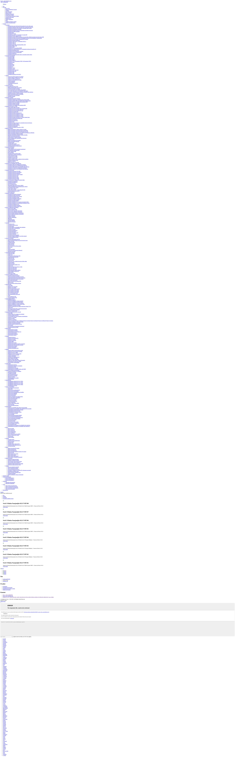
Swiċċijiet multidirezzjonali (13, 237)
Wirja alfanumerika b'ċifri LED (14, 294)
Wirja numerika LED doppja (13, 291)
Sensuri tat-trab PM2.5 (12, 394)
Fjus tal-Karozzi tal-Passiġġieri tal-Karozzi (16, 326)
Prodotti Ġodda (6, 475)
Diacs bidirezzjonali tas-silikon (14, 309)
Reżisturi (7, 336)
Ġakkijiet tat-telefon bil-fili (13, 160)
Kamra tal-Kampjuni (7, 476)
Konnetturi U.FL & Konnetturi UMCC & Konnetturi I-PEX (19, 61)
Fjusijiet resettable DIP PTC (13, 315)
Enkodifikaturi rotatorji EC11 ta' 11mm (15, 382)
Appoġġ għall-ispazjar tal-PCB (14, 239)
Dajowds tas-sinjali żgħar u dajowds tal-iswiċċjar (17, 308)
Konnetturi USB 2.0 (12, 43)
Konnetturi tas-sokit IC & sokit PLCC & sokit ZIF (17, 34)
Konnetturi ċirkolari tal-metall (13, 104)
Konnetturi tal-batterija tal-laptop (14, 205)
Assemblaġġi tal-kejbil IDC (13, 256)
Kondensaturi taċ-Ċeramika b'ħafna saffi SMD (17, 369)
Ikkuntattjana (5, 490)
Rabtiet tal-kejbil (11, 241)
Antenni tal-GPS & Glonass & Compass (15, 76)
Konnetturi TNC (11, 65)
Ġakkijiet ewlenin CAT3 (12, 158)
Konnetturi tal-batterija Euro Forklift (15, 196)
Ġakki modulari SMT (12, 151)
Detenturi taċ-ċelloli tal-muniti (13, 199)
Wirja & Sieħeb (8, 12)
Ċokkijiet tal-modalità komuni (13, 357)
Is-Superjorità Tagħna (9, 15)
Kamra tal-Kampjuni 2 (9, 479)
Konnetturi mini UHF (12, 71)
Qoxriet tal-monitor (11, 420)
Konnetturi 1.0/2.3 (11, 67)
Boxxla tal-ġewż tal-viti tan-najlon (14, 245)
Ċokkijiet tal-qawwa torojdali (13, 354)
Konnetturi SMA (11, 56)
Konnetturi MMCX (11, 60)
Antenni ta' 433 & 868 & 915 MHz (14, 79)
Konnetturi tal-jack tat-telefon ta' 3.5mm (15, 115)
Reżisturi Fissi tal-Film (12, 342)
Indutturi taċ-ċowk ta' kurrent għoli (14, 353)
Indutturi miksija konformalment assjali (15, 350)
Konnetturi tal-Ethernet (9, 147)
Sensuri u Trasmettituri (9, 386)
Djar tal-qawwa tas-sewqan (13, 421)
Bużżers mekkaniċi (11, 215)
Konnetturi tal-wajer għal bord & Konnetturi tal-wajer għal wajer (20, 26)
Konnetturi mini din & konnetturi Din (15, 118)
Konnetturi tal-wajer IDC (13, 156)
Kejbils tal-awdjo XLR (12, 267)
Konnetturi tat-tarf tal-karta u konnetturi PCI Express (18, 39)
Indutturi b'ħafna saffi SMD (13, 359)
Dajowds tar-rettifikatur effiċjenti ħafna (15, 302)
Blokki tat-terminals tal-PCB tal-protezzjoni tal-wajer (18, 131)
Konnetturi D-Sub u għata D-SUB (14, 35)
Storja (6, 20)
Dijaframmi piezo (11, 219)
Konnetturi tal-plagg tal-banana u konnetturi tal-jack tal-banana (20, 122)
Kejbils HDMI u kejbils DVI (13, 271)
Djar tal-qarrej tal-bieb (12, 419)
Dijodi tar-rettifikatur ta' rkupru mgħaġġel (16, 303)
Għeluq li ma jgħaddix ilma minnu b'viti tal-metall (17, 407)
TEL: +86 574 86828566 (8, 594)
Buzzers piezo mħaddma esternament (15, 211)
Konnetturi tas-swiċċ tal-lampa (14, 95)
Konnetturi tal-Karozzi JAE (13, 175)
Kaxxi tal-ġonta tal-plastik (13, 413)
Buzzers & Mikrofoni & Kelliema (11, 207)
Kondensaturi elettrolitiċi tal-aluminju (15, 365)
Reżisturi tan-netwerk (12, 340)
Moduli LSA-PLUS (12, 161)
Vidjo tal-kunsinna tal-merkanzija (11, 487)
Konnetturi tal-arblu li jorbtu (13, 123)
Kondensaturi (8, 363)
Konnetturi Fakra (11, 62)
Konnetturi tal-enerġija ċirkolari (14, 98)
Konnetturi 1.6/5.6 (11, 68)
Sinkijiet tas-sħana (8, 458)
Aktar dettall (5, 507)
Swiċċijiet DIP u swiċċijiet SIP (14, 228)
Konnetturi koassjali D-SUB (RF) (14, 74)
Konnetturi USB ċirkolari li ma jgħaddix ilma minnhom (18, 166)
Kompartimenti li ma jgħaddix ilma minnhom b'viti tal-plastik (19, 408)
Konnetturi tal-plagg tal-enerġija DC (15, 112)
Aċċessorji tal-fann (11, 446)
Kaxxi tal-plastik (11, 414)
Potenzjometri (8, 328)
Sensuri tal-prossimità (12, 399)
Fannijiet (7, 438)
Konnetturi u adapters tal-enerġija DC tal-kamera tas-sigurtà (19, 470)
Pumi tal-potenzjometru (12, 332)
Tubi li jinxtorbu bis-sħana (13, 468)
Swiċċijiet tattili (11, 226)
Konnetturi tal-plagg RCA (13, 120)
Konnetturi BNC (11, 64)
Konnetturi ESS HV (12, 183)
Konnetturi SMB (11, 57)
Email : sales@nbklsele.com (5, 1)
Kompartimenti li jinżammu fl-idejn (14, 412)
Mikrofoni (10, 218)
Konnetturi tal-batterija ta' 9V (13, 204)
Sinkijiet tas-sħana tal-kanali (13, 459)
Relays (6, 427)
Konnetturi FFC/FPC (12, 33)
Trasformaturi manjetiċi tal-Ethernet (14, 154)
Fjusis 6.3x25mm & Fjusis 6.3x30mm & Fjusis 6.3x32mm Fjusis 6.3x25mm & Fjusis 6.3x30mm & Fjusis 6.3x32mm (30, 320)
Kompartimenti (8, 406)
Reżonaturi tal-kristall (12, 372)
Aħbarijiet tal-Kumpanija (10, 482)
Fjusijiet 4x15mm (11, 318)
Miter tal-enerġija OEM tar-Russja (14, 283)
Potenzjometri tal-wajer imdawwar (14, 331)
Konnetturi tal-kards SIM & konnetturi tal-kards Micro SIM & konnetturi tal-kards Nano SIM (26, 37)
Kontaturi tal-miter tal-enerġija (13, 275)
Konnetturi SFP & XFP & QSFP (14, 153)
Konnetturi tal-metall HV (13, 182)
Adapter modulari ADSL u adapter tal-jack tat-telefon (18, 159)
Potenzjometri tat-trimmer (13, 330)
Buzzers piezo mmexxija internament (15, 210)
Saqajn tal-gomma (11, 249)
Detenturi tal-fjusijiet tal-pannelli (14, 322)
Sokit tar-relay (10, 436)
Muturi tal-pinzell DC (12, 449)
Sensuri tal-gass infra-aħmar (13, 391)
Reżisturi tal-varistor (12, 339)
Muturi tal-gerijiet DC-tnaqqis (13, 448)
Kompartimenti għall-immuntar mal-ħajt (15, 409)
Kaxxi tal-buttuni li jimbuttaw (13, 423)
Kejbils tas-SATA (11, 263)
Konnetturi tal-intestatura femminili (14, 29)
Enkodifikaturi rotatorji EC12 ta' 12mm (15, 383)
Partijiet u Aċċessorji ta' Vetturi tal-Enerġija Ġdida (15, 180)
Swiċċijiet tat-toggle (11, 229)
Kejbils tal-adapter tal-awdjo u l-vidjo (15, 266)
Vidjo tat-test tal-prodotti (10, 488)
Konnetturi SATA (11, 46)
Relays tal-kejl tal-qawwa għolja (14, 434)
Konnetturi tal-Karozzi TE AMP (14, 171)
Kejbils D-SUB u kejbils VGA (14, 264)
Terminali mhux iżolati (12, 143)
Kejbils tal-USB (11, 258)
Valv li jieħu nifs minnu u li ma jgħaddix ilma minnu (18, 90)
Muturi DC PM (11, 452)
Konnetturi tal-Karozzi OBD (13, 177)
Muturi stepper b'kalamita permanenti (15, 457)
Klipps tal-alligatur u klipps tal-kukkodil (15, 474)
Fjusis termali (10, 325)
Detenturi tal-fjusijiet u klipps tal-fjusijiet (15, 321)
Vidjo (4, 484)
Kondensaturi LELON (12, 364)
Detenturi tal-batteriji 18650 (13, 200)
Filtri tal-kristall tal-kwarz (13, 374)
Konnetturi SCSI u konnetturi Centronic (15, 51)
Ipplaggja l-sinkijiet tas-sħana (13, 460)
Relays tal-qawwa (11, 429)
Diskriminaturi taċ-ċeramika (13, 377)
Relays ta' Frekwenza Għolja (13, 435)
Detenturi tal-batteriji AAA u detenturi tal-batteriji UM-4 (18, 203)
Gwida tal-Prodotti (6, 579)
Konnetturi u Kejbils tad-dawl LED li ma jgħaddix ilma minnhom (20, 92)
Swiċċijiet (7, 222)
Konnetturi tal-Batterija (9, 193)
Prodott (4, 23)
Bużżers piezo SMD (12, 208)
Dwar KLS (7, 8)
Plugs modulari (11, 152)
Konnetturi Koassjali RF (10, 55)
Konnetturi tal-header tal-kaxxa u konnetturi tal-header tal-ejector (20, 30)
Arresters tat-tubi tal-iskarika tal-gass (15, 324)
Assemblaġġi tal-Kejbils (10, 252)
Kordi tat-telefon (11, 262)
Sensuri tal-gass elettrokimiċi (13, 387)
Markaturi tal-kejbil (11, 251)
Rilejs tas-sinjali (11, 428)
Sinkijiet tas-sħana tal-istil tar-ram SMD (15, 463)
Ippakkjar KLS (8, 18)
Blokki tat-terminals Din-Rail (13, 141)
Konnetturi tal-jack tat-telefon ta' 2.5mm (15, 114)
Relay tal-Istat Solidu (12, 431)
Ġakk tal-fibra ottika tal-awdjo (13, 107)
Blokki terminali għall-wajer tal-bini (15, 87)
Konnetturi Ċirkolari (9, 97)
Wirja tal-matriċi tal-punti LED (14, 288)
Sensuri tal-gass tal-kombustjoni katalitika (16, 392)
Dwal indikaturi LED (12, 296)
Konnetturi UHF (11, 72)
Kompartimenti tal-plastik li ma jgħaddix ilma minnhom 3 (19, 426)
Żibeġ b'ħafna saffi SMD (12, 358)
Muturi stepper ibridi (12, 454)
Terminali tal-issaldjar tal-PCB (13, 144)
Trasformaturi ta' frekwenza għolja (14, 361)
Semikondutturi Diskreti (10, 298)
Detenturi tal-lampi (11, 96)
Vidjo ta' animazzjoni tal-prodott (11, 486)
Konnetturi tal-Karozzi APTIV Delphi (15, 174)
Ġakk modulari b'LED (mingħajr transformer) (16, 149)
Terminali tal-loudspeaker (13, 126)
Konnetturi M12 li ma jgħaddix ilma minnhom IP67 (18, 101)
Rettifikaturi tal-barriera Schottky (14, 305)
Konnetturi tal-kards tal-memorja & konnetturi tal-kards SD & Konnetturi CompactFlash (25, 38)
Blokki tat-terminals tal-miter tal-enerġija (15, 278)
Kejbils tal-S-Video (11, 273)
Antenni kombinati (11, 81)
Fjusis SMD (10, 313)
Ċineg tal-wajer (11, 260)
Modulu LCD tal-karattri (12, 286)
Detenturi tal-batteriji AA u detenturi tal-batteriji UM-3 (18, 202)
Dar (3, 6)
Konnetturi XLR (11, 121)
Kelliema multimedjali (12, 217)
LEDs (9, 295)
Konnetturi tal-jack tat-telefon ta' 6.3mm (15, 116)
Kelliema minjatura (11, 216)
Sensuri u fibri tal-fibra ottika (13, 403)
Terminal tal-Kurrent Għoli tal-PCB (15, 145)
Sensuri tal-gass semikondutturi (14, 390)
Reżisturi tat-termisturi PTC (13, 338)
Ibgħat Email (2, 601)
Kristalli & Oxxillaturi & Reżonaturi (12, 370)
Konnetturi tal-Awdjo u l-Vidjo (11, 106)
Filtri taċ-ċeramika (11, 376)
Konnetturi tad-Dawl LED (13, 86)
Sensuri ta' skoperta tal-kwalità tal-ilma (15, 396)
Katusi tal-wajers (11, 244)
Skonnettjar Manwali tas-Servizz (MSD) (15, 185)
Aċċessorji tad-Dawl (9, 85)
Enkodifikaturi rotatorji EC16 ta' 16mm (15, 384)
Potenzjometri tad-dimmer (13, 333)
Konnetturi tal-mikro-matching (14, 31)
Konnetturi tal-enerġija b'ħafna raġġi (15, 206)
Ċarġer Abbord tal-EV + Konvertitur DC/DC (16, 189)
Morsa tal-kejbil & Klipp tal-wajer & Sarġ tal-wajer (18, 240)
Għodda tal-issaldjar (12, 473)
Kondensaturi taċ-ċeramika (13, 368)
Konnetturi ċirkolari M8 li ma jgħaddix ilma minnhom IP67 (19, 100)
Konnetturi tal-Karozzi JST (13, 176)
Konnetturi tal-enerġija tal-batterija (14, 194)
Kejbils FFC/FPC (11, 253)
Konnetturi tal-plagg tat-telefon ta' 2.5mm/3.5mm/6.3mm (19, 117)
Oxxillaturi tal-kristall (12, 373)
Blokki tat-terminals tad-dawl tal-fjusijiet (15, 94)
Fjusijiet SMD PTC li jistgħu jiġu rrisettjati (16, 314)
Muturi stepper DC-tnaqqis (13, 453)
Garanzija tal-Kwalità (9, 17)
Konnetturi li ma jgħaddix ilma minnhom (13, 163)
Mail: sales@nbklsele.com (8, 596)
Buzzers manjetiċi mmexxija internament (16, 213)
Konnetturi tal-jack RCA (12, 119)
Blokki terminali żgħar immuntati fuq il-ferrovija (17, 138)
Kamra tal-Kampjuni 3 (9, 480)
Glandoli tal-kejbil (11, 242)
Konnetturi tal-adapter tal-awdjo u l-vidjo (16, 127)
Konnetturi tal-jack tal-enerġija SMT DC (16, 109)
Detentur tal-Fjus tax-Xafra (13, 327)
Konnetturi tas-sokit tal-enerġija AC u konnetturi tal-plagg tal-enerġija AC (22, 49)
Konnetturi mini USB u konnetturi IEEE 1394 (17, 44)
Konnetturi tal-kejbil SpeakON (14, 125)
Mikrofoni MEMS (11, 220)
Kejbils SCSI (10, 265)
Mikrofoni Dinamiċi (12, 221)
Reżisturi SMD (11, 341)
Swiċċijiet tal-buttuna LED (13, 232)
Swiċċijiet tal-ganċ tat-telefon (13, 234)
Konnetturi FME (11, 73)
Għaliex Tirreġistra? (9, 19)
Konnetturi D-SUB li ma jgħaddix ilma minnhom (17, 167)
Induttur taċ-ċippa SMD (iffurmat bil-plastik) (16, 360)
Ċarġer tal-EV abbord (12, 188)
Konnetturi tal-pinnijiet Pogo (13, 50)
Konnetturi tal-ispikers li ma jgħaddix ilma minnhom (18, 169)
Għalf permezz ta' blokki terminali (14, 137)
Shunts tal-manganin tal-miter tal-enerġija (16, 276)
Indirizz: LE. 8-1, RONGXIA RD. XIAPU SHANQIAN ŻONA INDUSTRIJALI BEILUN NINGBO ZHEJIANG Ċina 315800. (28, 597)
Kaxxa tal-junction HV (12, 184)
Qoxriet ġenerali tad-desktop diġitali (15, 415)
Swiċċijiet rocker (11, 223)
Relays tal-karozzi (11, 430)
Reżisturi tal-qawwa (12, 337)
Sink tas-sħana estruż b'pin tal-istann (15, 461)
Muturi (6, 447)
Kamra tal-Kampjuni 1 (9, 478)
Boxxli (9, 248)
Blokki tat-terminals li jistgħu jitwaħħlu (15, 133)
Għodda (7, 465)
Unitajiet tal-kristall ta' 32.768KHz (14, 371)
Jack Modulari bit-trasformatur (14, 150)
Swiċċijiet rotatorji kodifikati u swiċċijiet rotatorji (17, 236)
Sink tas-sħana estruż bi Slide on (14, 462)
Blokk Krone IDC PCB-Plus (13, 162)
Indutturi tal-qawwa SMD (13, 352)
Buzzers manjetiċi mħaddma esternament (16, 214)
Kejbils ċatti (10, 254)
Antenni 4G (10, 84)
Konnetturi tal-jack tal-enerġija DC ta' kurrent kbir (17, 108)
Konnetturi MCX (11, 59)
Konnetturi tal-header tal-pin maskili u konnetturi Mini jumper (20, 28)
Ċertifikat (7, 10)
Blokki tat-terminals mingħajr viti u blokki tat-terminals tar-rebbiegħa (21, 132)
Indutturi (7, 349)
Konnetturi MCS (11, 139)
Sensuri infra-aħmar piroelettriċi (14, 397)
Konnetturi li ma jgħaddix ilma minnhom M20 (17, 105)
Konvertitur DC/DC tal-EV (13, 187)
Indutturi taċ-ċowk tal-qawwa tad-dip (15, 351)
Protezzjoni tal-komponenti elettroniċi (15, 250)
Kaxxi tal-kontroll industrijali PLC (14, 416)
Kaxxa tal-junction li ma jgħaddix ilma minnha (17, 89)
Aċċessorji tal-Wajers (9, 238)
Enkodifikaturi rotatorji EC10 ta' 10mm (15, 381)
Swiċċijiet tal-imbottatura (12, 230)
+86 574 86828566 (4, 2)
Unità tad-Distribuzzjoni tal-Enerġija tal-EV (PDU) (18, 186)
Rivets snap (10, 247)
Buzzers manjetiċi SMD (12, 209)
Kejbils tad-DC (11, 272)
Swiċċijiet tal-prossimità (12, 401)
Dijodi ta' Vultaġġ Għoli (12, 310)
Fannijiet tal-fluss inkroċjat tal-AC (14, 445)
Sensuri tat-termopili (12, 395)
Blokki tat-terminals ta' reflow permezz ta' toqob (17, 129)
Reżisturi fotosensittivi (12, 347)
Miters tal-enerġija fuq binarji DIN (14, 281)
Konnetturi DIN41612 (12, 53)
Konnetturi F (10, 63)
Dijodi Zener (10, 307)
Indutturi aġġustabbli (12, 355)
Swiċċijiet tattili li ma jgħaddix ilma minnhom (16, 227)
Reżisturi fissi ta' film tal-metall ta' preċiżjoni (16, 343)
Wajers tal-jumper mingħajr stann (14, 472)
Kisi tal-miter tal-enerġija (12, 280)
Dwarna (4, 7)
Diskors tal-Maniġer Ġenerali (11, 9)
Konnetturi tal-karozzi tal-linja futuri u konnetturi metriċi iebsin (20, 54)
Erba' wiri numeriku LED (13, 293)
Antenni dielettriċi (11, 82)
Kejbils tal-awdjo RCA (12, 269)
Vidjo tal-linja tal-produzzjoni (11, 485)
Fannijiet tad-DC (11, 439)
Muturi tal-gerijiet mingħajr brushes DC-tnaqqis (17, 451)
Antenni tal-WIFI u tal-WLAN (14, 78)
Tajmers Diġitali (11, 437)
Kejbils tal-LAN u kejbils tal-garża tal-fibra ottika (17, 261)
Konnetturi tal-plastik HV (13, 181)
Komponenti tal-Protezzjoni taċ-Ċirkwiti (13, 311)
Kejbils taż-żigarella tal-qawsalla (14, 255)
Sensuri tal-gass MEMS (12, 393)
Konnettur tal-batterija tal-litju (13, 197)
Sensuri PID (10, 388)
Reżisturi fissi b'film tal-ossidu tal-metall (15, 344)
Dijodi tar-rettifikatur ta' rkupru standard (15, 300)
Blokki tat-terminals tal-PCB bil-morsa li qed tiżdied (18, 130)
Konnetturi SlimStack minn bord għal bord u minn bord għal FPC (20, 27)
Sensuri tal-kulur (11, 404)
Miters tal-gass (10, 282)
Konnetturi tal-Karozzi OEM (13, 178)
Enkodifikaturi (8, 380)
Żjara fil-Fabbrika (8, 11)
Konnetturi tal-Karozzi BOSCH (14, 173)
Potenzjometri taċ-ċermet (12, 329)
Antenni (7, 75)
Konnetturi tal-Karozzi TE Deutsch (14, 172)
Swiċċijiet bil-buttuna (12, 231)
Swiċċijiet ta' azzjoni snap (13, 225)
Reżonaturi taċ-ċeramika (12, 375)
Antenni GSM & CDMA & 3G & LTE (15, 77)
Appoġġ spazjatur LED (12, 297)
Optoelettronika (8, 284)
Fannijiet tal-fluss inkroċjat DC (14, 443)
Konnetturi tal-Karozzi (9, 170)
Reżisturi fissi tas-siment (12, 346)
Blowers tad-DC (11, 441)
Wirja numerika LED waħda (13, 289)
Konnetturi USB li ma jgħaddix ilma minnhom (17, 164)
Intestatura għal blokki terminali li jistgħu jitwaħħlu (17, 134)
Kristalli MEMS (11, 379)
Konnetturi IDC (11, 32)
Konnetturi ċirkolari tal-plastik (13, 103)
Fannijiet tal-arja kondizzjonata (14, 440)
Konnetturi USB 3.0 (12, 42)
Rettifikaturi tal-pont (12, 299)
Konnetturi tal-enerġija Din (13, 111)
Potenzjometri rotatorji (12, 335)
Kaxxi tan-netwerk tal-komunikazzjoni (15, 417)
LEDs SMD (10, 285)
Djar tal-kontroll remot (12, 424)
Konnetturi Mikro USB (12, 45)
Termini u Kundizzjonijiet (10, 22)
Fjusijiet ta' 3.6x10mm (12, 317)
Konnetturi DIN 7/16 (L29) (13, 70)
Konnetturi (7, 24)
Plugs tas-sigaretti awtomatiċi (13, 467)
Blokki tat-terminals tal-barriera (14, 136)
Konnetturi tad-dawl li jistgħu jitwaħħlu (15, 93)
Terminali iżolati (11, 142)
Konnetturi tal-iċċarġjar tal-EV (14, 191)
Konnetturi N (10, 66)
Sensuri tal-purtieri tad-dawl (13, 405)
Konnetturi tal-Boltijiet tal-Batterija (14, 198)
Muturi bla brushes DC (12, 450)
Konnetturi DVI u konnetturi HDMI (15, 48)
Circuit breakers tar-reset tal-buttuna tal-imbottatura (17, 316)
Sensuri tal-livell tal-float (12, 398)
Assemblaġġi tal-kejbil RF (13, 83)
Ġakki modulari (11, 148)
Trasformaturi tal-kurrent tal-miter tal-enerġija (16, 277)
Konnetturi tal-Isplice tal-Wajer (14, 88)
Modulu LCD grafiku (12, 287)
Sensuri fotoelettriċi (11, 402)
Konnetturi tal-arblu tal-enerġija (14, 195)
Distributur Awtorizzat (9, 13)
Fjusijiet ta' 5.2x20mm (12, 319)
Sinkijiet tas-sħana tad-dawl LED (14, 464)
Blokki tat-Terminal (9, 128)
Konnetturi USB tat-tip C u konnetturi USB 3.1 (17, 41)
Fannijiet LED (10, 442)
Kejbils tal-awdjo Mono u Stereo (14, 270)
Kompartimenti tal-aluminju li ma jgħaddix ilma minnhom (19, 425)
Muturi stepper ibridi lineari (13, 456)
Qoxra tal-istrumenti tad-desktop (14, 418)
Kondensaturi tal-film (12, 366)
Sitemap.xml (5, 581)
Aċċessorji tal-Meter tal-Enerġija (11, 274)
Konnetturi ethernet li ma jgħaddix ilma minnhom (17, 165)
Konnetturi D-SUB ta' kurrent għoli (15, 52)
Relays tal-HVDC (11, 192)
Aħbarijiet (5, 481)
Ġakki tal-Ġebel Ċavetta (12, 155)
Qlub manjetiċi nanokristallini (13, 362)
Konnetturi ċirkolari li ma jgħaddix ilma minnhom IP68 (18, 99)
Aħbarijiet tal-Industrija (9, 483)
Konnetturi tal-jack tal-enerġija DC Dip (15, 110)
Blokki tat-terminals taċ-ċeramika (14, 140)
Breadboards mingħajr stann (13, 471)
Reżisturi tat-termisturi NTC (13, 348)
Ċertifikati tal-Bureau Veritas (10, 21)
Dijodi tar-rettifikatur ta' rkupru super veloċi (16, 304)
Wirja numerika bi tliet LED (13, 292)
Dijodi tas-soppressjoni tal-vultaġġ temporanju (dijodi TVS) (19, 306)
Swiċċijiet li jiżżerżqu (12, 233)
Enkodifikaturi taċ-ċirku (12, 385)
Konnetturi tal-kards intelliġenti (14, 40)
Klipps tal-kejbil (11, 243)
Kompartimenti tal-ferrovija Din (14, 410)
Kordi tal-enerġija (11, 259)
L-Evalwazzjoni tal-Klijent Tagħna (12, 16)
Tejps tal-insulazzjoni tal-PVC (13, 469)
